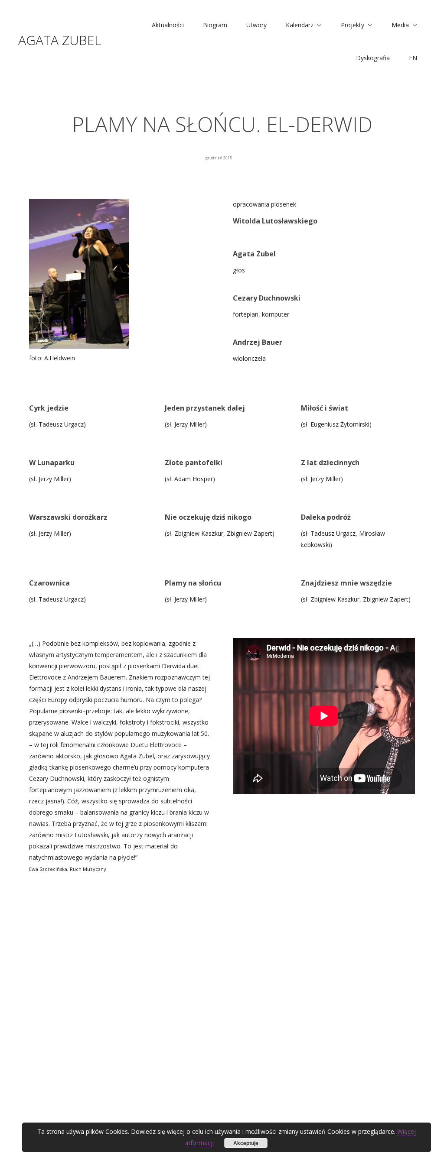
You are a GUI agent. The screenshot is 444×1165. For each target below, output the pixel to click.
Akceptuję (245, 1143)
